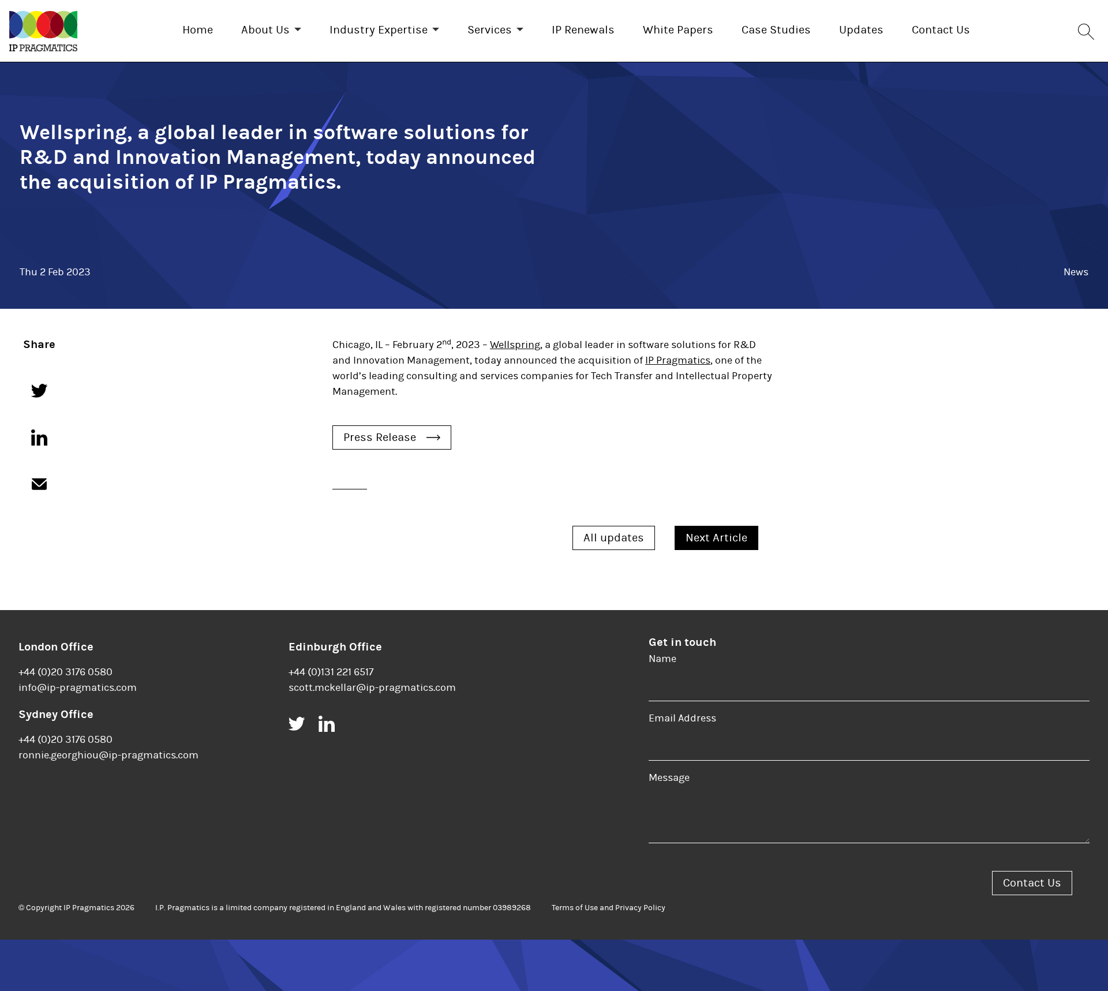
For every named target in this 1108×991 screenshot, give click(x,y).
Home (197, 29)
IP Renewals (583, 29)
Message (669, 778)
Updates (861, 29)
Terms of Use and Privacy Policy (608, 908)
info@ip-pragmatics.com (77, 688)
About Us (265, 29)
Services (489, 29)
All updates (613, 537)
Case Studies (776, 29)
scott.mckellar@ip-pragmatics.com (372, 688)
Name (662, 659)
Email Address (682, 718)
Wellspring (515, 345)
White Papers (678, 29)
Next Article (716, 537)
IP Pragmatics (677, 360)
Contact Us (941, 29)
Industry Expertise (379, 29)
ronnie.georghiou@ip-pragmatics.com (108, 755)
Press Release (379, 437)
